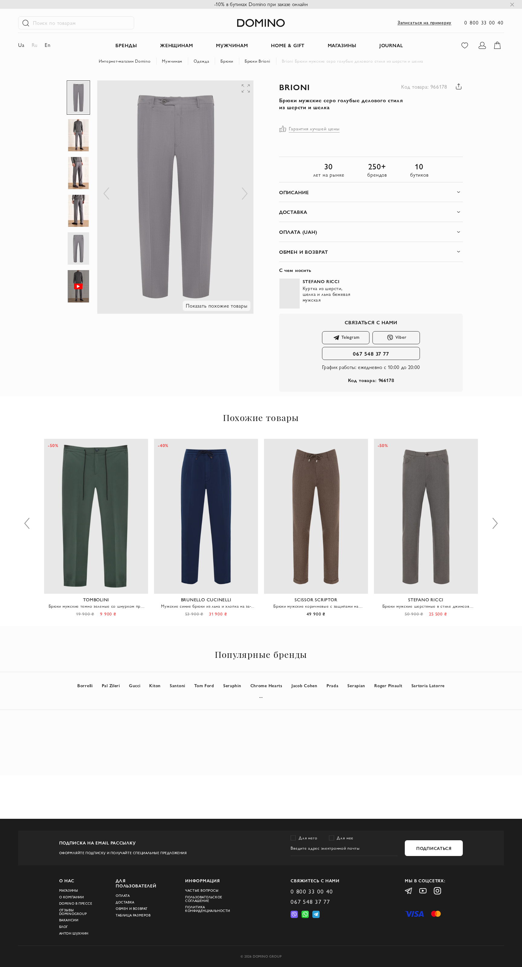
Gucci (134, 685)
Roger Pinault (388, 685)
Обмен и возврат (132, 908)
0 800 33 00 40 (484, 22)
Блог (63, 927)
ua (21, 45)
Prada (333, 685)
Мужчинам (172, 61)
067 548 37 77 (371, 353)
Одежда (201, 61)
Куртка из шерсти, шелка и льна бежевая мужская (327, 294)
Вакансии (69, 920)
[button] (211, 92)
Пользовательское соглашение (203, 899)
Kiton (155, 685)
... (261, 696)
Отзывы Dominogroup (73, 912)
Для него (308, 837)
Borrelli (85, 685)
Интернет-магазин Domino (125, 61)
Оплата (123, 895)
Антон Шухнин (74, 933)
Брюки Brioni (257, 61)
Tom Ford (204, 685)
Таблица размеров (133, 915)
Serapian (356, 685)
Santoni (177, 685)
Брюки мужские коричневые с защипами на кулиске (315, 606)
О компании (71, 897)
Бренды (126, 45)
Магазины (68, 890)
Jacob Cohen (304, 685)
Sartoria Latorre (428, 685)
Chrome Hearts (266, 685)
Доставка (125, 902)
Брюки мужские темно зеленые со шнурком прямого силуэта (96, 606)
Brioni (294, 87)
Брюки (227, 61)
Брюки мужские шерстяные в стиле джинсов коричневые (425, 606)
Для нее (345, 837)
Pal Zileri (111, 685)
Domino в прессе (75, 903)
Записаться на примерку (424, 22)
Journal (391, 45)
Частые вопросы (201, 890)
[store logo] (261, 23)
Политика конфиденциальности (207, 909)
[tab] (371, 192)
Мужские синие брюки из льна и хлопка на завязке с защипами (206, 606)
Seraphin (232, 685)
